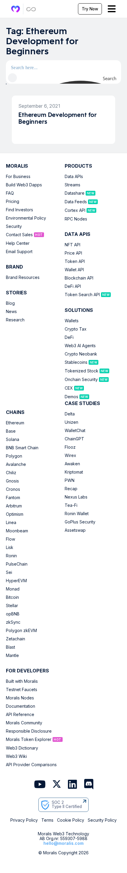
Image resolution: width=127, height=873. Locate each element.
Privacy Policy (24, 820)
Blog (10, 303)
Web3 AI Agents (80, 345)
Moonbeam (17, 530)
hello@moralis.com (63, 843)
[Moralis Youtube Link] (39, 785)
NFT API (72, 244)
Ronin (11, 555)
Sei (9, 572)
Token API (75, 261)
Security (14, 226)
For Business (18, 176)
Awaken (72, 463)
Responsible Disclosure (29, 731)
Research (15, 320)
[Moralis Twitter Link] (57, 785)
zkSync (13, 622)
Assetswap (75, 530)
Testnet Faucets (21, 689)
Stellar (12, 605)
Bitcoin (12, 597)
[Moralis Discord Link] (88, 785)
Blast (10, 647)
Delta (70, 414)
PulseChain (16, 564)
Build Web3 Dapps (24, 184)
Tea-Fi (71, 505)
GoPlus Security (80, 522)
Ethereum (15, 422)
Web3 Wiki (16, 756)
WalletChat (75, 430)
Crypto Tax (76, 329)
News (11, 311)
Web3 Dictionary (22, 748)
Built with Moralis (22, 681)
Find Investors (19, 209)
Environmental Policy (26, 218)
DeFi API (73, 286)
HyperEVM (16, 580)
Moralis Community (24, 722)
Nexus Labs (76, 497)
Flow (10, 539)
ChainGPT (74, 438)
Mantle (12, 655)
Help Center (18, 243)
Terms (47, 820)
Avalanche (16, 464)
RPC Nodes (76, 219)
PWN (69, 480)
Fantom (13, 497)
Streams (72, 184)
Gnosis (12, 481)
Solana (12, 439)
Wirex (70, 455)
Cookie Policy (70, 820)
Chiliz (11, 472)
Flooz (70, 447)
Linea (11, 522)
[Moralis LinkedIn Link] (72, 785)
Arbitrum (14, 506)
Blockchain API (79, 278)
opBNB (12, 614)
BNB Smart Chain (22, 447)
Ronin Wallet (77, 513)
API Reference (20, 714)
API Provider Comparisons (31, 764)
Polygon (14, 456)
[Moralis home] (15, 9)
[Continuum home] (31, 9)
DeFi (69, 337)
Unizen (71, 422)
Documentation (20, 706)
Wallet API (74, 269)
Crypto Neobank (81, 354)
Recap (71, 488)
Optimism (14, 514)
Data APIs (74, 176)
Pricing (12, 201)
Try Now (90, 9)
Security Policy (102, 820)
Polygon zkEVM (21, 630)
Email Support (19, 251)
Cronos (13, 489)
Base (11, 431)
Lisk (9, 547)
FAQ (10, 193)
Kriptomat (74, 472)
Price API (73, 253)
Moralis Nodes (20, 698)
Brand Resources (23, 277)
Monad (12, 589)
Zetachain (15, 639)
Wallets (72, 320)
